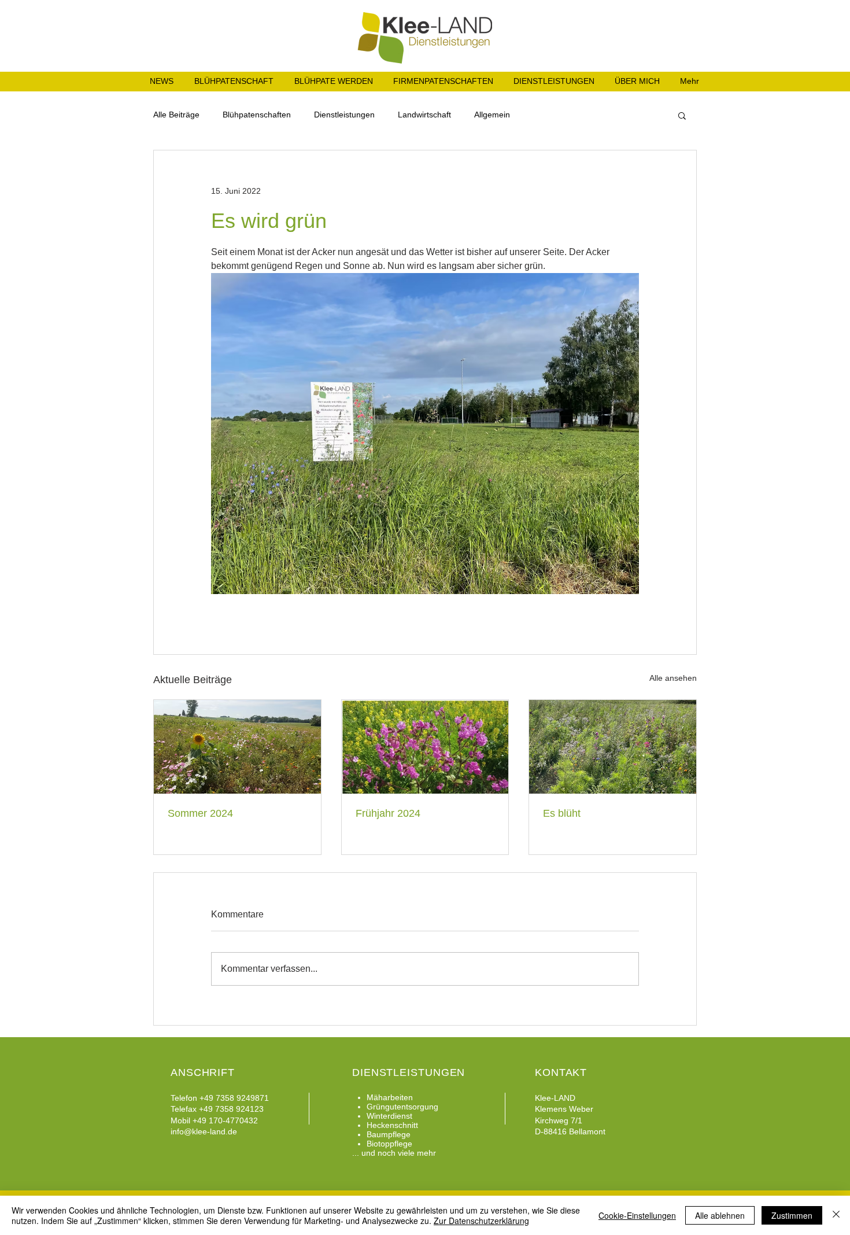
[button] (682, 115)
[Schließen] (836, 1215)
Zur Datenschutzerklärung (481, 1220)
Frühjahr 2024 (388, 813)
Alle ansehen (673, 678)
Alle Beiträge (176, 114)
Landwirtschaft (424, 114)
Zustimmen (791, 1215)
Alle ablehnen (720, 1215)
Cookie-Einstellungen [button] (637, 1215)
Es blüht (562, 813)
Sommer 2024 (200, 813)
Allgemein (492, 114)
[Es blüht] (612, 747)
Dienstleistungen (344, 114)
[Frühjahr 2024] (425, 747)
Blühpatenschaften (257, 114)
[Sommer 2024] (237, 747)
